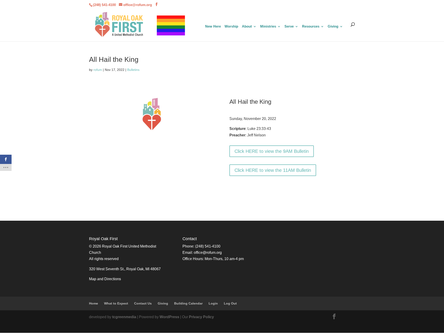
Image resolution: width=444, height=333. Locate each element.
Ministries (268, 26)
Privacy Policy (201, 317)
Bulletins (133, 70)
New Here (213, 26)
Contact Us (143, 303)
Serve (289, 26)
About (247, 26)
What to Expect (116, 303)
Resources (310, 26)
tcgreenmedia (124, 317)
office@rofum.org (208, 252)
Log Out (230, 303)
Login (213, 303)
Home (93, 303)
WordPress (169, 317)
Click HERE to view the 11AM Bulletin (272, 170)
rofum (97, 70)
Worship (231, 26)
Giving (333, 26)
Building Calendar (188, 303)
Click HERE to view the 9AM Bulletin (271, 151)
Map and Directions (105, 279)
